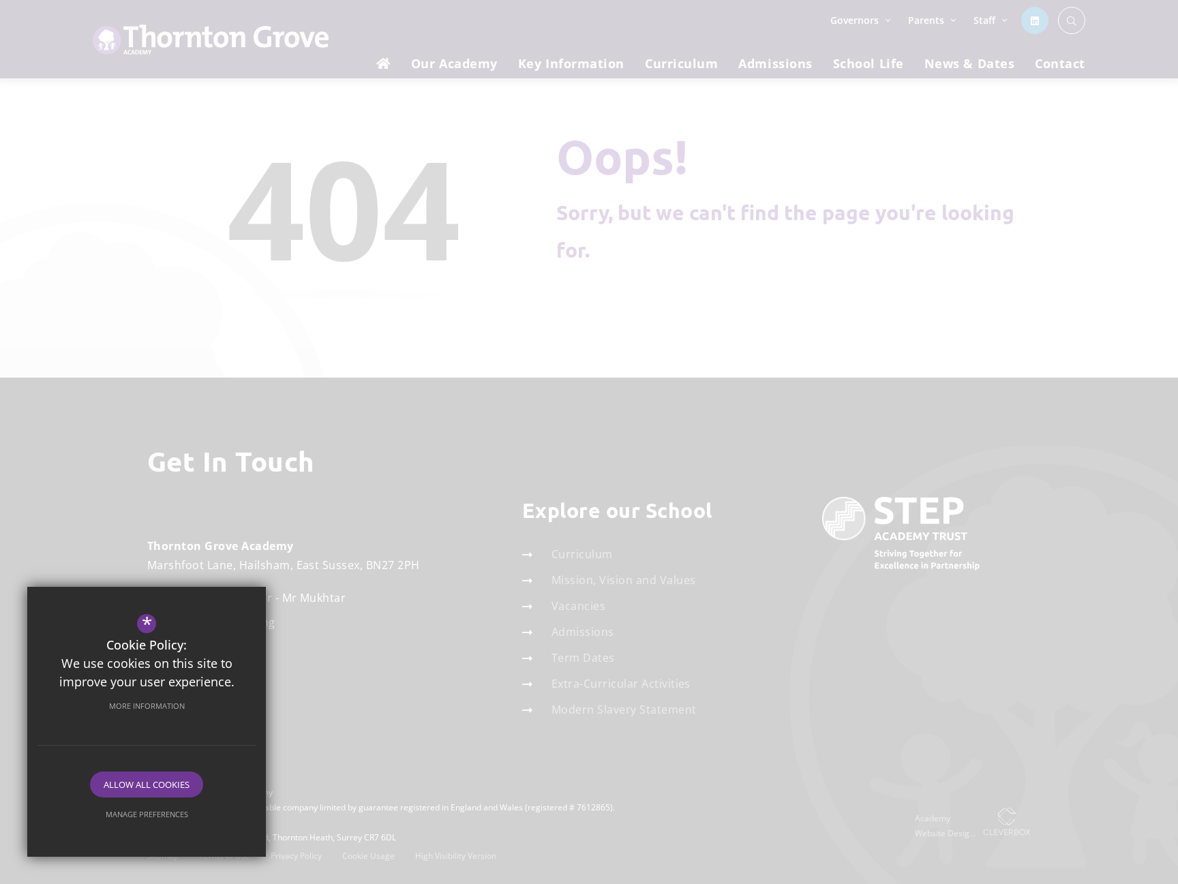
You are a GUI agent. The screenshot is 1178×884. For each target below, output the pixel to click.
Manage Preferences (147, 814)
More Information (147, 706)
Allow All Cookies (147, 784)
